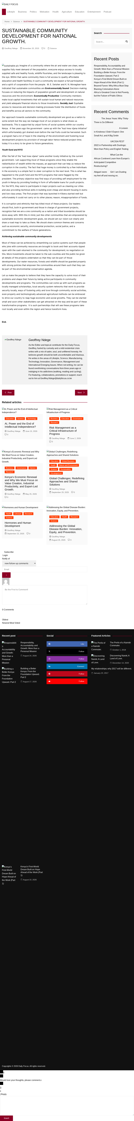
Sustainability (66, 469)
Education (79, 12)
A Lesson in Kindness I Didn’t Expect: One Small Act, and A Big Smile (111, 132)
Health (55, 12)
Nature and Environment (68, 465)
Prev (10, 392)
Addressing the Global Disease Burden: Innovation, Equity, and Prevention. (65, 529)
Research (54, 422)
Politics (33, 12)
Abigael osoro (100, 172)
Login (5, 555)
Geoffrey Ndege (11, 48)
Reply (4, 1094)
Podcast (107, 12)
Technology (31, 419)
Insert (6, 1118)
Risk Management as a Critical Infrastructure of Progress (63, 430)
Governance (77, 419)
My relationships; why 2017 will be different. (111, 669)
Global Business (68, 461)
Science (53, 48)
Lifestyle (11, 12)
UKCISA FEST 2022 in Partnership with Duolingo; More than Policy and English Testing (111, 145)
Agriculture (67, 12)
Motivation (44, 12)
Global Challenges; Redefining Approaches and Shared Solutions (66, 481)
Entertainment (94, 12)
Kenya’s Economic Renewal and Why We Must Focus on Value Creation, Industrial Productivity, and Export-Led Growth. (21, 483)
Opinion (33, 468)
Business (22, 12)
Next (80, 392)
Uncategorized (56, 473)
